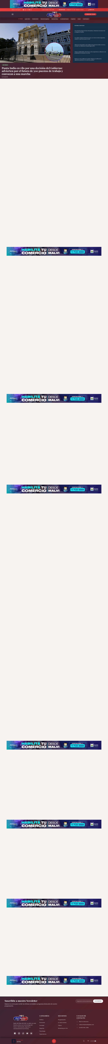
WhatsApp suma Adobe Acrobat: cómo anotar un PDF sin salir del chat (26, 949)
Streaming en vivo (63, 1028)
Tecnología (42, 1031)
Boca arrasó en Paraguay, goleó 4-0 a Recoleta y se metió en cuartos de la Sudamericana (71, 333)
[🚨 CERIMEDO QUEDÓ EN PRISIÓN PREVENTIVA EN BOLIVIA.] (41, 366)
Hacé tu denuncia (83, 1021)
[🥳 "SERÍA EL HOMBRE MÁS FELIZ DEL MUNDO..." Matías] (16, 366)
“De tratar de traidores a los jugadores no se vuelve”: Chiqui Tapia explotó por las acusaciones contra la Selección (71, 324)
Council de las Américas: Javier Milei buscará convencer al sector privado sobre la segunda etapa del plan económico (31, 343)
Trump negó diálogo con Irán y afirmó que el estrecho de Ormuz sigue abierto (26, 792)
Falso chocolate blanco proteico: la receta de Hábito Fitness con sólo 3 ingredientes (71, 948)
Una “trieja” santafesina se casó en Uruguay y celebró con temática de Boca (30, 556)
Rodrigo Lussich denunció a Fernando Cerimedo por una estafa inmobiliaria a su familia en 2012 (66, 779)
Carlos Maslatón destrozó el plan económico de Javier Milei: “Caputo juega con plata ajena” (67, 159)
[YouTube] (29, 9)
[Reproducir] (54, 1041)
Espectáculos (86, 154)
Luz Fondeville (5, 76)
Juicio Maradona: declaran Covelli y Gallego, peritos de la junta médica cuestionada (71, 790)
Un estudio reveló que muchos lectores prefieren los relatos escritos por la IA (30, 959)
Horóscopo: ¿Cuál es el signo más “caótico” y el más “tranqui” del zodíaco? (71, 879)
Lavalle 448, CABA (84, 1027)
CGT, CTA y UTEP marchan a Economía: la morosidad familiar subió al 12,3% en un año (33, 239)
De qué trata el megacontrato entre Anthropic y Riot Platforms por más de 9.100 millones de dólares (66, 522)
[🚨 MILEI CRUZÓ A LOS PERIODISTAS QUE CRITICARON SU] (92, 380)
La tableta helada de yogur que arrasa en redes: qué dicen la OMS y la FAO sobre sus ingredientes (66, 937)
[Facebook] (23, 9)
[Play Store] (31, 9)
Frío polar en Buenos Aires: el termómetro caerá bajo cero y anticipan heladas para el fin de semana (11, 159)
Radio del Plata (55, 19)
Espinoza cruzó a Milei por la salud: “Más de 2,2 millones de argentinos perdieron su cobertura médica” (88, 59)
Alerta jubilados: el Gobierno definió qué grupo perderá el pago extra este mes (25, 323)
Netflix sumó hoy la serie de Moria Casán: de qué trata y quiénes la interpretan (94, 159)
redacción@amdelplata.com (86, 1024)
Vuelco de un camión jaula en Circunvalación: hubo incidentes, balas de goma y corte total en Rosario (26, 536)
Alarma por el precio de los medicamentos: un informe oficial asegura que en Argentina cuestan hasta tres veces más (30, 546)
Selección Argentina (45, 19)
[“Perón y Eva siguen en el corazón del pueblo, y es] (66, 380)
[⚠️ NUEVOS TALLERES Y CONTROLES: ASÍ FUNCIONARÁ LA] (92, 366)
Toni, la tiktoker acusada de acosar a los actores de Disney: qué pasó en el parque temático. (34, 685)
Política (30, 154)
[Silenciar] (88, 1041)
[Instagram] (25, 9)
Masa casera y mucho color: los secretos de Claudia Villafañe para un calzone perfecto (71, 958)
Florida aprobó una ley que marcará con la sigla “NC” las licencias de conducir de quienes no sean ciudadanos (31, 812)
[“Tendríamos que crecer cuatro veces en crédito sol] (16, 380)
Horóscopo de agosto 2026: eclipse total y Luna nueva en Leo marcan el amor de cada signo (71, 869)
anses (79, 19)
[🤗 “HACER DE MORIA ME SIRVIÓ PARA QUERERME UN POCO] (66, 366)
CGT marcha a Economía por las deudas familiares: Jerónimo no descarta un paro (66, 126)
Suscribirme (98, 1001)
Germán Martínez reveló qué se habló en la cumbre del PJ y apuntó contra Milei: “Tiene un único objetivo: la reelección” (41, 468)
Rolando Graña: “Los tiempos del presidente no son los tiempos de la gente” (93, 107)
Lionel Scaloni (86, 19)
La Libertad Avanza (64, 19)
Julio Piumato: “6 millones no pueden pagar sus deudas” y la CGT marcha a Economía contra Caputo (67, 107)
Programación (62, 1019)
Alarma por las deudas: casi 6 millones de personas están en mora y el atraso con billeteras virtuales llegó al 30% (90, 45)
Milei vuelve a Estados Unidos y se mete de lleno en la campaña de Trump (29, 803)
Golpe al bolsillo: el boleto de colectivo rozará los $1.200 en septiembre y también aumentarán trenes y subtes (31, 882)
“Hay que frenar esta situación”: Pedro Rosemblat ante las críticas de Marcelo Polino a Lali (32, 667)
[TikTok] (27, 9)
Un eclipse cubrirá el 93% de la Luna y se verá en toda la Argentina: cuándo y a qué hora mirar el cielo (90, 38)
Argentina (73, 19)
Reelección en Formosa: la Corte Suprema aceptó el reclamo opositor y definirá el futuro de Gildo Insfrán (40, 159)
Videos (60, 1025)
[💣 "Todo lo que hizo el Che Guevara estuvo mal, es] (41, 380)
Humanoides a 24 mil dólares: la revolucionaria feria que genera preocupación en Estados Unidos (71, 535)
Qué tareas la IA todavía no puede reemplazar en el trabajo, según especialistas (71, 543)
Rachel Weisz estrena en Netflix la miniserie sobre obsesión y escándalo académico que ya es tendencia (36, 675)
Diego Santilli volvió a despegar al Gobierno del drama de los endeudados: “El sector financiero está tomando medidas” (31, 334)
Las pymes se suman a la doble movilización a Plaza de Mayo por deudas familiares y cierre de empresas (37, 230)
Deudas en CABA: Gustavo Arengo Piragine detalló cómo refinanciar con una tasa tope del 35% (27, 124)
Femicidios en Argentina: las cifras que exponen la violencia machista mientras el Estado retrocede (36, 477)
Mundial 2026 (35, 19)
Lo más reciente (62, 1022)
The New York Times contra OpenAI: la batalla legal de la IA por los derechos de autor (31, 968)
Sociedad (3, 154)
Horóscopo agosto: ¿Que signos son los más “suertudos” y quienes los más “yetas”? (66, 858)
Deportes (41, 1028)
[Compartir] (84, 1041)
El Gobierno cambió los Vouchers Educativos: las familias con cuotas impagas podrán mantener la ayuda (25, 871)
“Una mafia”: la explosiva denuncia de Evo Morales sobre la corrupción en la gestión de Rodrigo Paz (93, 126)
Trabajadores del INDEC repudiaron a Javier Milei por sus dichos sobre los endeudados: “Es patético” (36, 459)
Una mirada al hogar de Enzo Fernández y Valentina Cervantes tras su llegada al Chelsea (90, 31)
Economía (57, 154)
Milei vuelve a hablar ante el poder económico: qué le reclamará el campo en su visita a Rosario (34, 222)
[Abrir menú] (12, 14)
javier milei (27, 19)
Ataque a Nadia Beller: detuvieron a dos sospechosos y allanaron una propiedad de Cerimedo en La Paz (90, 52)
